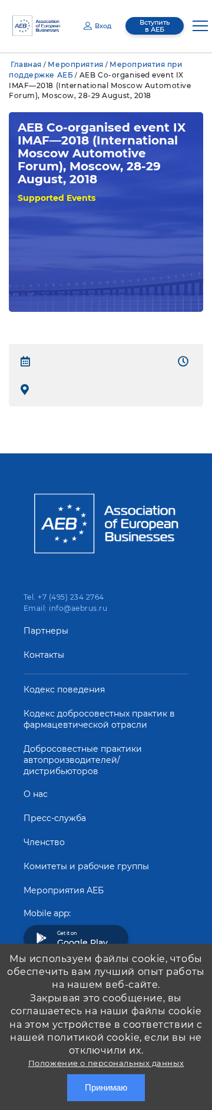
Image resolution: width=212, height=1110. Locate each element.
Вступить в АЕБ (155, 25)
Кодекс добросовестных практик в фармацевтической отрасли (99, 719)
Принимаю (106, 1087)
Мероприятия (75, 64)
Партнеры (46, 630)
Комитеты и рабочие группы (86, 866)
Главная (26, 64)
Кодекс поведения (64, 689)
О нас (36, 794)
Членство (44, 842)
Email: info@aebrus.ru (65, 608)
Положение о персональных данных (106, 1063)
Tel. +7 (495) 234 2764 (64, 597)
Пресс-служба (55, 818)
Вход (103, 26)
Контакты (44, 655)
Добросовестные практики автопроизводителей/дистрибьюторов (83, 760)
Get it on (82, 939)
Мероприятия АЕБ (64, 890)
